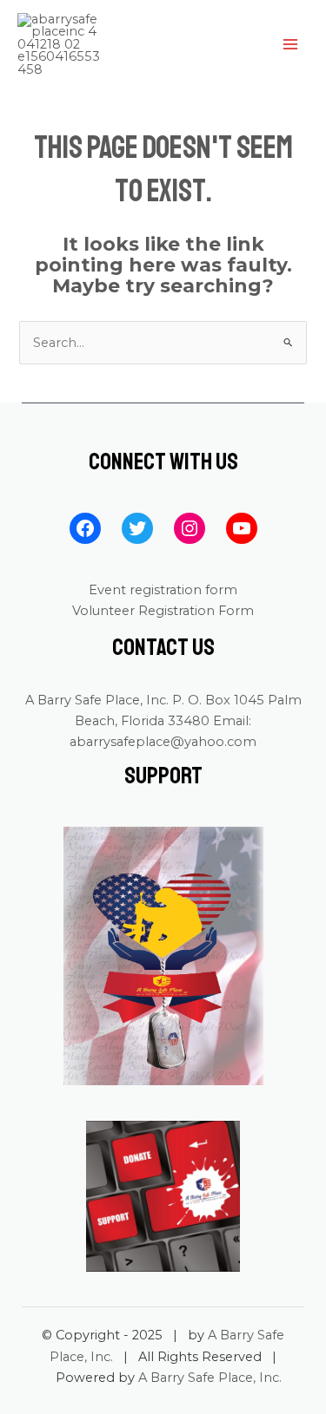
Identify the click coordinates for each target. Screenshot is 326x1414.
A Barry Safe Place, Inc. (210, 1377)
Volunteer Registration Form (163, 611)
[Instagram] (189, 528)
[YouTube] (241, 528)
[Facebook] (85, 528)
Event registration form (163, 590)
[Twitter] (137, 528)
